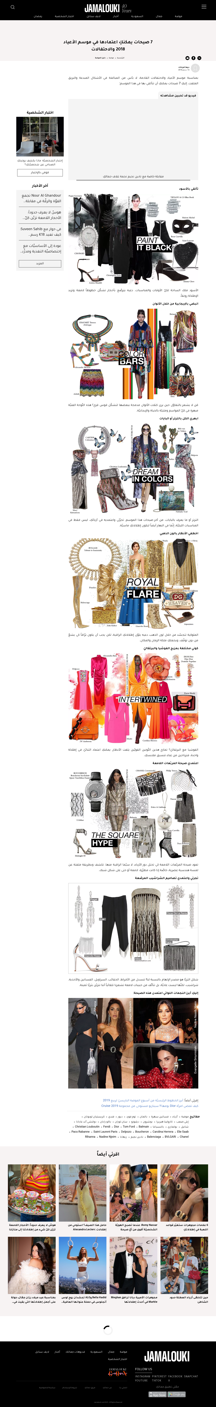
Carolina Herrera (162, 1131)
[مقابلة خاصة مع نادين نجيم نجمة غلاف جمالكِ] (133, 136)
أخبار (116, 16)
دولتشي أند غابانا (86, 1121)
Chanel (184, 1136)
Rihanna (90, 1136)
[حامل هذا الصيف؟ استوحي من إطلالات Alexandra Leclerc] (83, 1193)
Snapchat (191, 1376)
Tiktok (156, 1380)
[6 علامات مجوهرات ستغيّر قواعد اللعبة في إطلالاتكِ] (184, 1193)
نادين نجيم (136, 1136)
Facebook (175, 1376)
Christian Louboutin (86, 1126)
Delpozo (125, 1131)
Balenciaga (153, 1136)
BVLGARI (170, 1136)
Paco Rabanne (80, 1131)
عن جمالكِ (107, 1388)
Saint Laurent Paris (105, 1131)
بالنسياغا (158, 1126)
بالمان (143, 1116)
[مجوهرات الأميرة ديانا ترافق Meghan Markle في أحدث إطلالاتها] (133, 1265)
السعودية (137, 16)
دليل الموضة (100, 58)
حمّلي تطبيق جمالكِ (167, 1387)
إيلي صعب (182, 1121)
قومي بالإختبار (40, 172)
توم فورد (131, 1116)
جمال (159, 16)
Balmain (143, 1126)
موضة (178, 16)
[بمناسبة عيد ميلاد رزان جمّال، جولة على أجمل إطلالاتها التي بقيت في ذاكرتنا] (32, 1265)
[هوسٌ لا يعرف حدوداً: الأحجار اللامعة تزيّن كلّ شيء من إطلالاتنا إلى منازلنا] (32, 1193)
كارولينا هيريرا (164, 1121)
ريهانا (123, 1136)
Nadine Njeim (107, 1136)
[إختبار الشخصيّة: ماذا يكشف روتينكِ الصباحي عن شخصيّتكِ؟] (40, 136)
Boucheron (142, 1131)
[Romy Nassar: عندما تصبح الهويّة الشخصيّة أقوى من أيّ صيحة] (133, 1193)
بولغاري (172, 1126)
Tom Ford (128, 1126)
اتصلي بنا (123, 1388)
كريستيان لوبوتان (94, 1116)
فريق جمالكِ (90, 1388)
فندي (111, 1116)
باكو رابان (105, 1121)
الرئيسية (120, 58)
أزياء (175, 1116)
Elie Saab (182, 1131)
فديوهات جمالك (75, 1352)
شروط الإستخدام (69, 1388)
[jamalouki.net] (108, 8)
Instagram (142, 1376)
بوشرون (147, 1121)
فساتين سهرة (160, 1116)
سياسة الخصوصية (47, 1388)
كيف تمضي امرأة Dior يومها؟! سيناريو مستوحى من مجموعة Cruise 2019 (149, 1106)
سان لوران (120, 1121)
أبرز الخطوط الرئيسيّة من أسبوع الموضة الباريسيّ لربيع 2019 (143, 1100)
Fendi (106, 1126)
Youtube (141, 1380)
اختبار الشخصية (64, 16)
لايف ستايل (94, 16)
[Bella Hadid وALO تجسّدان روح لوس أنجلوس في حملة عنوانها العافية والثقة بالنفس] (83, 1265)
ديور (120, 1116)
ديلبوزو (135, 1121)
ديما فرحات (183, 67)
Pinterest (159, 1376)
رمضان (38, 16)
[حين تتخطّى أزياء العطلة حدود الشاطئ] (184, 1265)
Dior (116, 1126)
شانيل (184, 1126)
